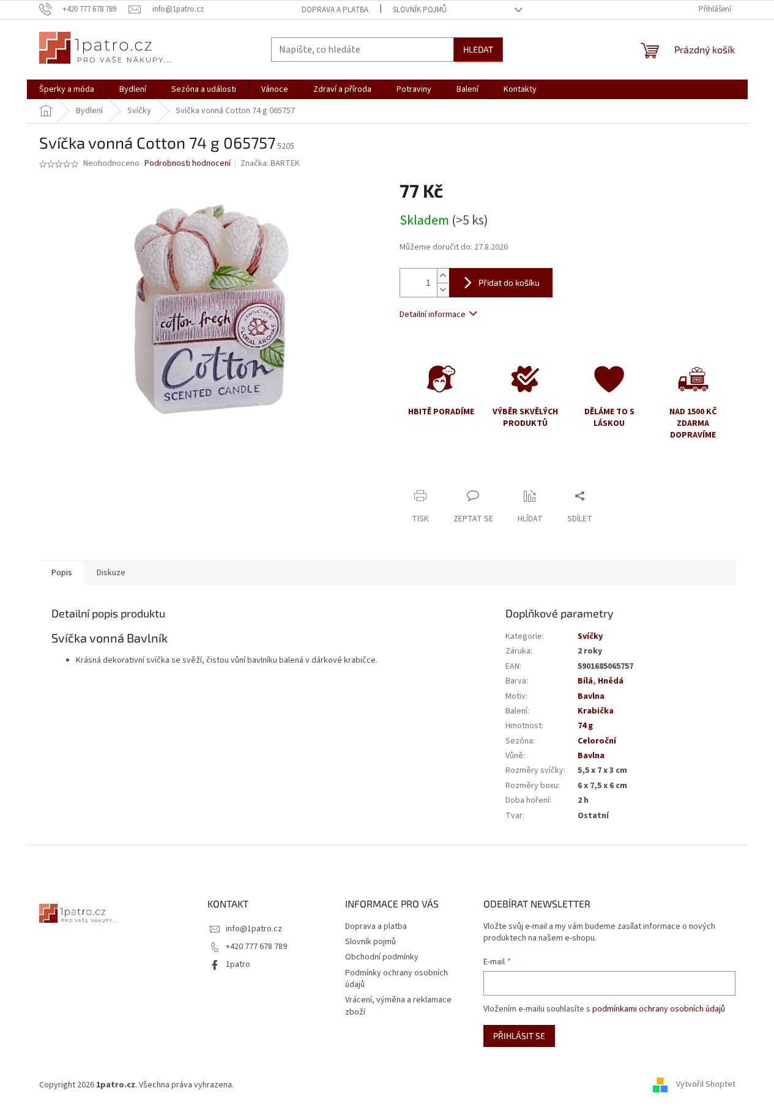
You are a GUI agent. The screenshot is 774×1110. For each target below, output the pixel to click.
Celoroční (597, 741)
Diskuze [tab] (111, 573)
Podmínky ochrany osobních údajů (396, 979)
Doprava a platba (335, 9)
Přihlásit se (519, 1035)
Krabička (596, 711)
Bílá (585, 681)
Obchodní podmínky (382, 957)
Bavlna (591, 696)
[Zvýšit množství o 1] (443, 276)
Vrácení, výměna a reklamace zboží (398, 1006)
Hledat (478, 49)
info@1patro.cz (254, 929)
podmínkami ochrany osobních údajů (658, 1009)
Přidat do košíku (509, 282)
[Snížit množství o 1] (443, 290)
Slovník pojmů (420, 9)
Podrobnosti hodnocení (187, 163)
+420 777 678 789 (256, 947)
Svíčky (590, 636)
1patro (238, 964)
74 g (585, 726)
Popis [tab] (61, 573)
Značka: (270, 163)
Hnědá (610, 681)
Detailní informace (433, 314)
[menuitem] (66, 89)
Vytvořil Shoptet (705, 1085)
